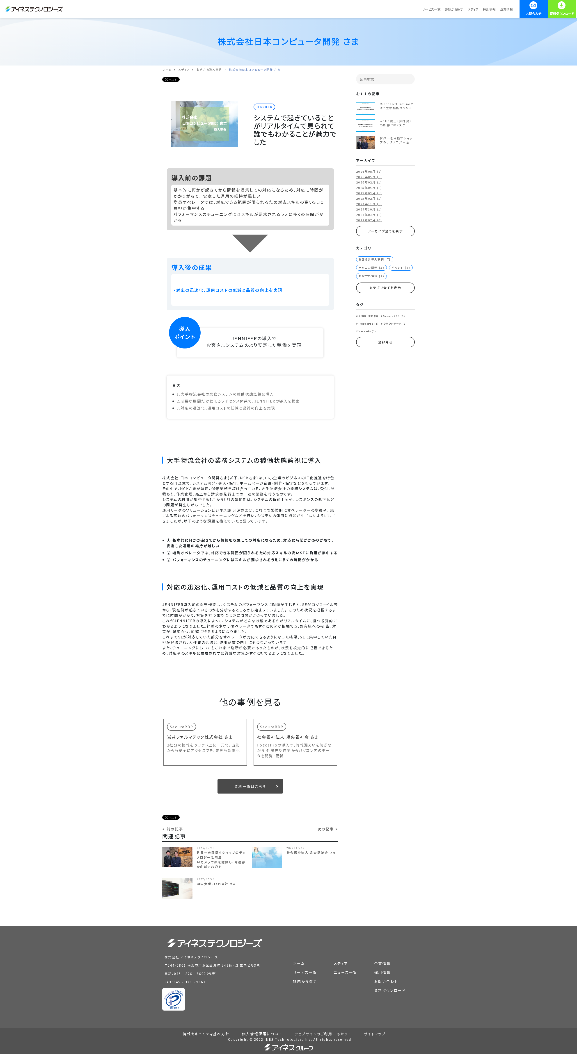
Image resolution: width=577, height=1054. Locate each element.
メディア (473, 9)
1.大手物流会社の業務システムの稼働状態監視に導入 (225, 394)
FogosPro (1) (369, 323)
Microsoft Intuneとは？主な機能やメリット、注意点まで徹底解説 (397, 106)
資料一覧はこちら (250, 786)
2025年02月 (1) (369, 198)
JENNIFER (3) (368, 316)
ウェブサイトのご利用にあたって (323, 1033)
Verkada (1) (367, 331)
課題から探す (454, 9)
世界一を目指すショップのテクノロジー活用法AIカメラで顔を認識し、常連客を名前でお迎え (397, 140)
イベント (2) (401, 267)
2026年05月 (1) (369, 177)
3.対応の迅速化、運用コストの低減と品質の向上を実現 (226, 408)
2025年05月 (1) (369, 187)
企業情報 (506, 9)
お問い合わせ (386, 981)
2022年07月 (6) (369, 220)
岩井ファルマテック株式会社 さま (200, 737)
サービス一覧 (431, 9)
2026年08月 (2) (369, 171)
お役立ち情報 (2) (371, 276)
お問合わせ (533, 13)
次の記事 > (327, 829)
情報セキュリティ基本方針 (206, 1033)
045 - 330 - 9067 (190, 982)
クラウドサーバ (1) (395, 323)
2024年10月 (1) (369, 209)
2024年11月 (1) (369, 204)
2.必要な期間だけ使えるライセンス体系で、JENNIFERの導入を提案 (238, 401)
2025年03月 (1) (369, 193)
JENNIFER (264, 107)
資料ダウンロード (562, 13)
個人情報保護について (262, 1033)
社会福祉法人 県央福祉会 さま (288, 737)
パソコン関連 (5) (371, 267)
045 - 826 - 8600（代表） (196, 973)
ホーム (299, 963)
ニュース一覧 (345, 972)
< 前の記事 (172, 829)
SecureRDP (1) (394, 316)
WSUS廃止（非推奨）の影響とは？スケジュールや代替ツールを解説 (396, 123)
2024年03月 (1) (369, 215)
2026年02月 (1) (369, 182)
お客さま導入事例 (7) (375, 259)
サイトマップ (375, 1033)
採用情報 (489, 9)
